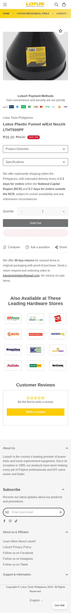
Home (6, 13)
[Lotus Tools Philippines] (35, 4)
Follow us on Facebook (18, 552)
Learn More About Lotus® (19, 541)
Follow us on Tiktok (15, 564)
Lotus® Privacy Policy (17, 547)
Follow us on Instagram (18, 558)
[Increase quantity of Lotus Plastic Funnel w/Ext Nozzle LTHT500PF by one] (64, 211)
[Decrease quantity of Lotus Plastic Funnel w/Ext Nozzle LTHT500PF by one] (21, 211)
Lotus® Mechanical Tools (33, 13)
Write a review (35, 411)
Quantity (8, 211)
